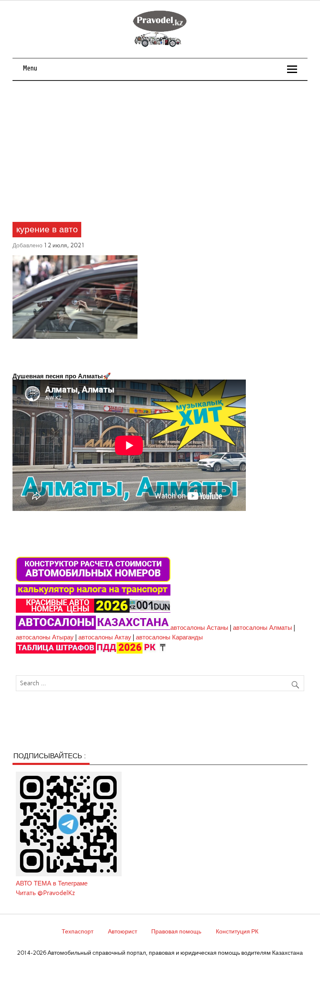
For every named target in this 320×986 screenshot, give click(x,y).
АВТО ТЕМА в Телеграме (52, 883)
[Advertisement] (160, 143)
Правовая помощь (176, 931)
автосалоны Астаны (199, 627)
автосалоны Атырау (45, 637)
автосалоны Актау (104, 637)
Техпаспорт (77, 931)
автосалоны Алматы (262, 627)
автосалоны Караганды (169, 637)
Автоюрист (122, 931)
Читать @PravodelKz (45, 893)
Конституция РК (237, 931)
